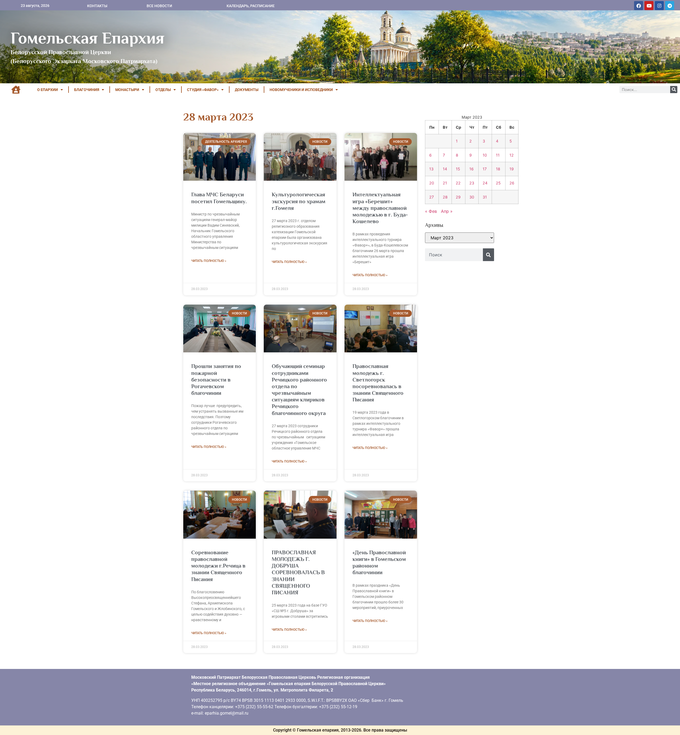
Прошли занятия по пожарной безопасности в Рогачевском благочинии (216, 379)
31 (485, 197)
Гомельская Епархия (87, 38)
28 (445, 197)
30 (471, 197)
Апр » (447, 211)
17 (485, 169)
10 (485, 155)
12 (511, 155)
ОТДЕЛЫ (163, 90)
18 (498, 169)
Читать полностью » (208, 261)
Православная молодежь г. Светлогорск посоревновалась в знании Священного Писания (377, 383)
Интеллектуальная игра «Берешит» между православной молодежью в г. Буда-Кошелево (380, 207)
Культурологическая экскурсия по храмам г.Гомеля (298, 201)
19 (511, 169)
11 (498, 155)
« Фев (431, 211)
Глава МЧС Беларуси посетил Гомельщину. (219, 197)
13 (431, 169)
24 (485, 183)
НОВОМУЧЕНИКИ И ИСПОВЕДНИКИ (301, 90)
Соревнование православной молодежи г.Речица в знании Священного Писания (218, 565)
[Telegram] (669, 5)
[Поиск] (673, 89)
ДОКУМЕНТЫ (246, 90)
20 (431, 183)
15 (458, 169)
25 (498, 183)
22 (458, 183)
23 (471, 183)
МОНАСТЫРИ (127, 90)
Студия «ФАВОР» (203, 90)
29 (458, 197)
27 (431, 197)
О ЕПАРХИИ (47, 90)
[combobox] (454, 254)
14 (445, 169)
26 (511, 183)
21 (445, 183)
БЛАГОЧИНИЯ (86, 90)
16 (471, 169)
